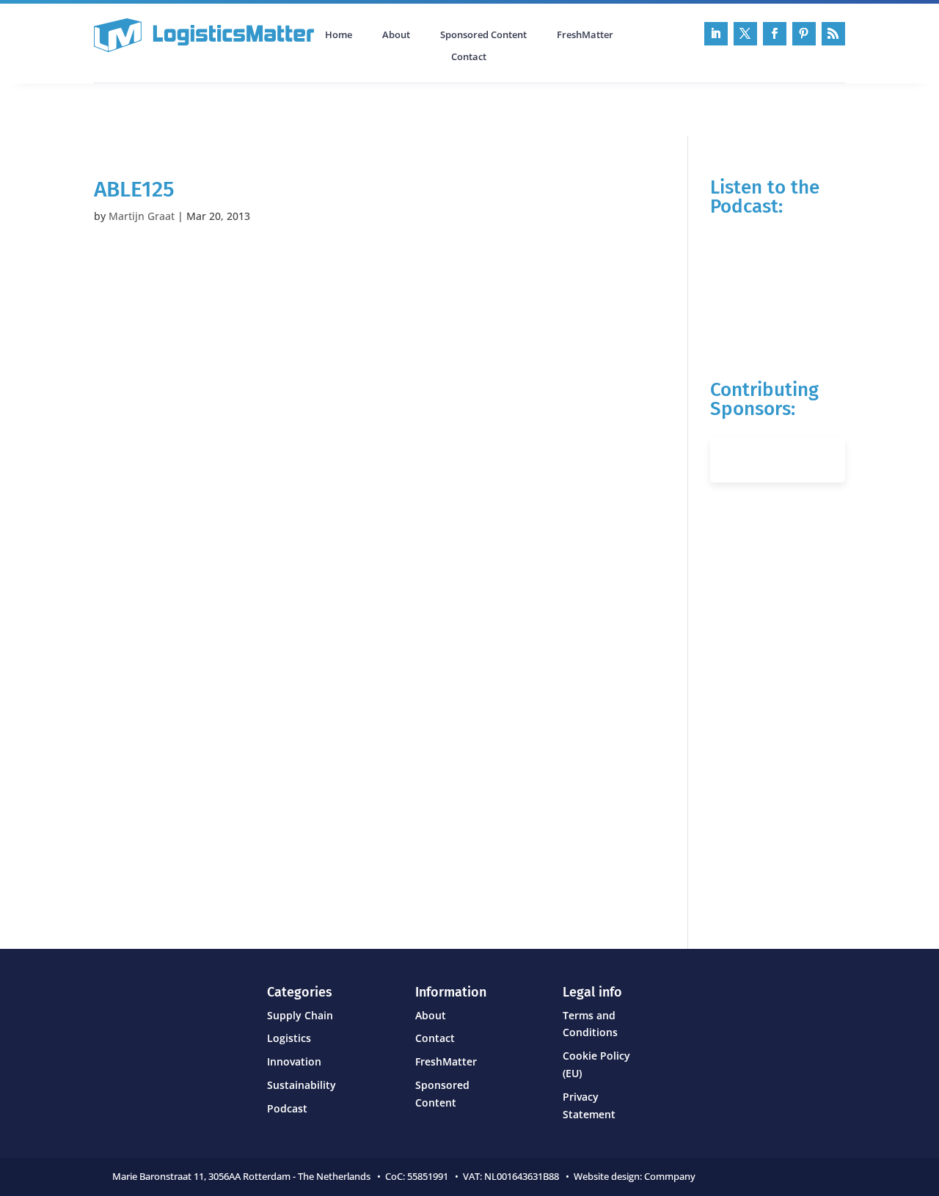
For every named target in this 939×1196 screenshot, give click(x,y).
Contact (468, 57)
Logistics (289, 1038)
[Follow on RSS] (833, 33)
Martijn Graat (142, 216)
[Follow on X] (745, 33)
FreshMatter (585, 35)
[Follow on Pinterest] (804, 33)
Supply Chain (300, 1015)
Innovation (294, 1061)
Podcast (250, 108)
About (396, 35)
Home (338, 35)
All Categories (135, 108)
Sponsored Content (483, 35)
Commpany (671, 1176)
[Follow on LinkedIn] (716, 33)
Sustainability (301, 1085)
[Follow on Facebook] (774, 33)
